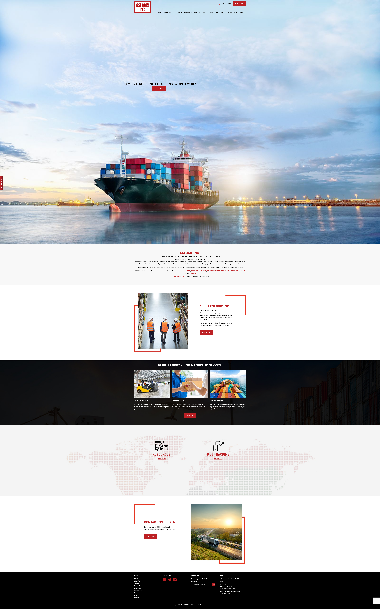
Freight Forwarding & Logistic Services (190, 365)
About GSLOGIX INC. (215, 306)
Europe (193, 273)
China (233, 271)
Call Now (150, 537)
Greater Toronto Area (215, 271)
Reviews (136, 593)
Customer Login (236, 12)
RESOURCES (162, 454)
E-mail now (239, 4)
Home (160, 12)
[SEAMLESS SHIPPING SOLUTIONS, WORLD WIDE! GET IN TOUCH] (190, 122)
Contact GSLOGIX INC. (177, 277)
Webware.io (203, 605)
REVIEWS (210, 12)
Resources (188, 12)
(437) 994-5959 (226, 4)
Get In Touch (159, 89)
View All (190, 416)
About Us (167, 12)
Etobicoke (186, 271)
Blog (216, 12)
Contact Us (224, 12)
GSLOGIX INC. (188, 605)
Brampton (202, 271)
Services (176, 12)
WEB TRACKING (218, 454)
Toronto (194, 271)
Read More (206, 333)
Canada (227, 271)
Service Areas (138, 586)
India (237, 271)
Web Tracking (199, 12)
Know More (162, 458)
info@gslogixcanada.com (227, 589)
